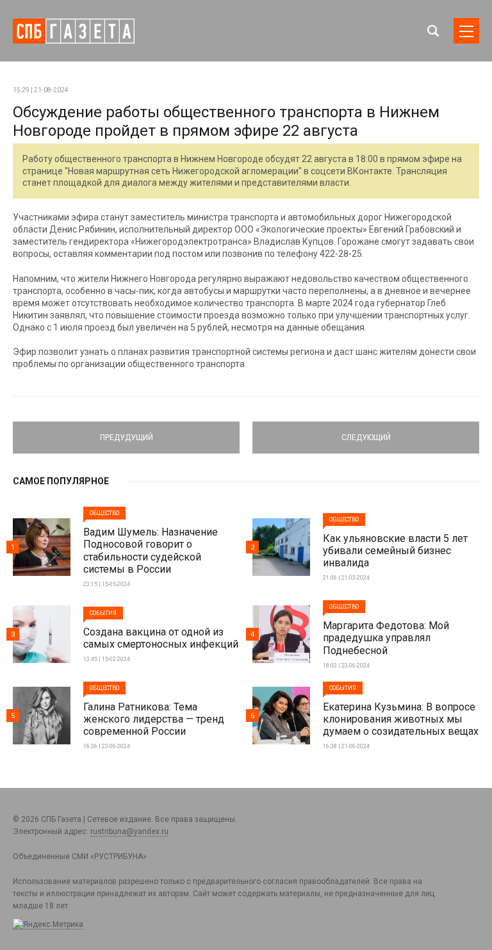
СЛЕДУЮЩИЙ (365, 432)
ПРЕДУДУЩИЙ (126, 432)
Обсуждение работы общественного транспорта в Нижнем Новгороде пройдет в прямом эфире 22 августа (226, 121)
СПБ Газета (74, 31)
